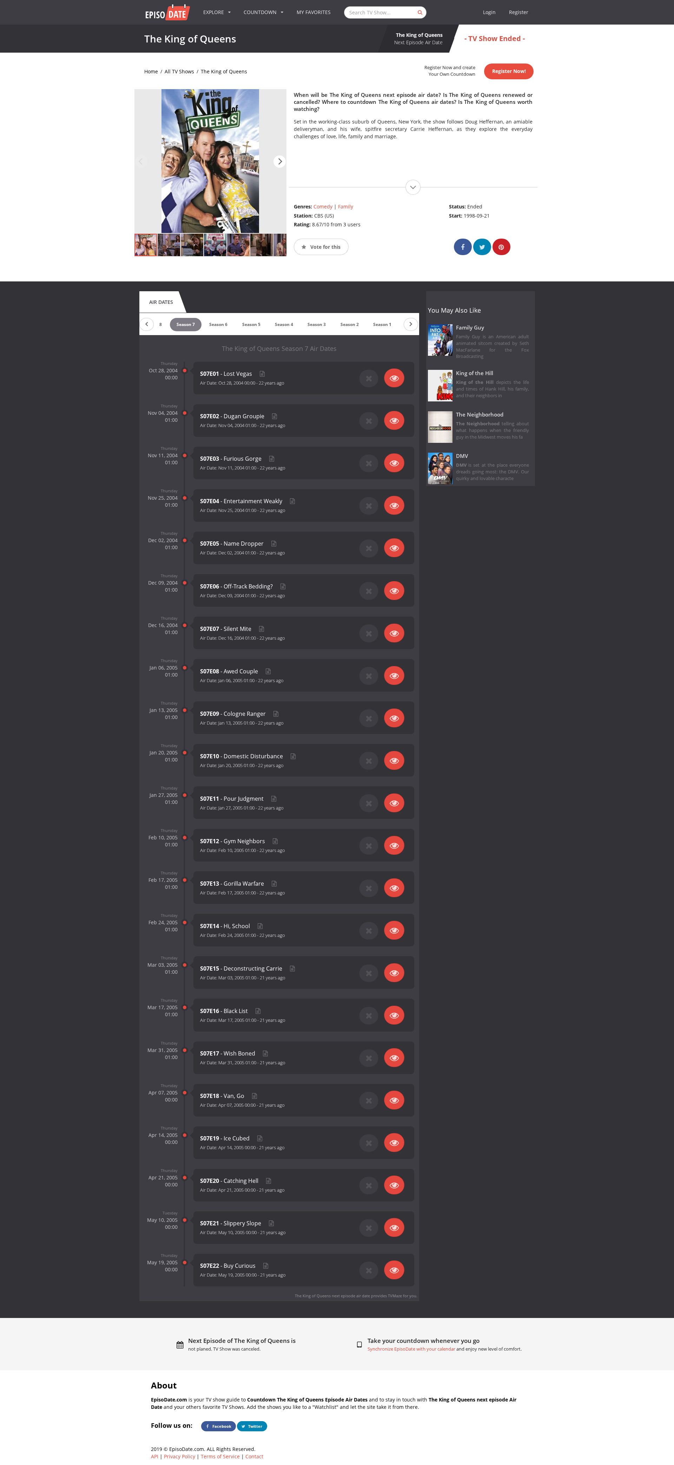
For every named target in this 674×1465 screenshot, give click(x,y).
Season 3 (317, 324)
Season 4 (284, 324)
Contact (254, 1456)
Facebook (221, 1426)
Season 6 (218, 324)
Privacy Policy (179, 1456)
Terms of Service (220, 1456)
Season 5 (251, 324)
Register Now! (509, 71)
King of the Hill (474, 373)
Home (151, 71)
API (154, 1456)
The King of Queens (224, 71)
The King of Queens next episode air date (332, 1295)
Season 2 (350, 324)
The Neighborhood (479, 414)
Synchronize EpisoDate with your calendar (411, 1349)
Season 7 (186, 324)
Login (489, 12)
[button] (279, 161)
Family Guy (470, 327)
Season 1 (382, 324)
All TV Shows (179, 71)
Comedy (322, 206)
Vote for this (325, 247)
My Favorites (314, 12)
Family (345, 206)
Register (518, 12)
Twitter (254, 1426)
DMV (462, 456)
